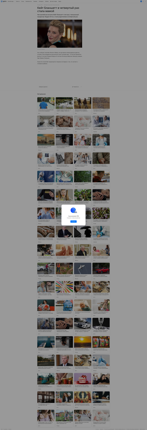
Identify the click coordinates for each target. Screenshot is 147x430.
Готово (73, 221)
